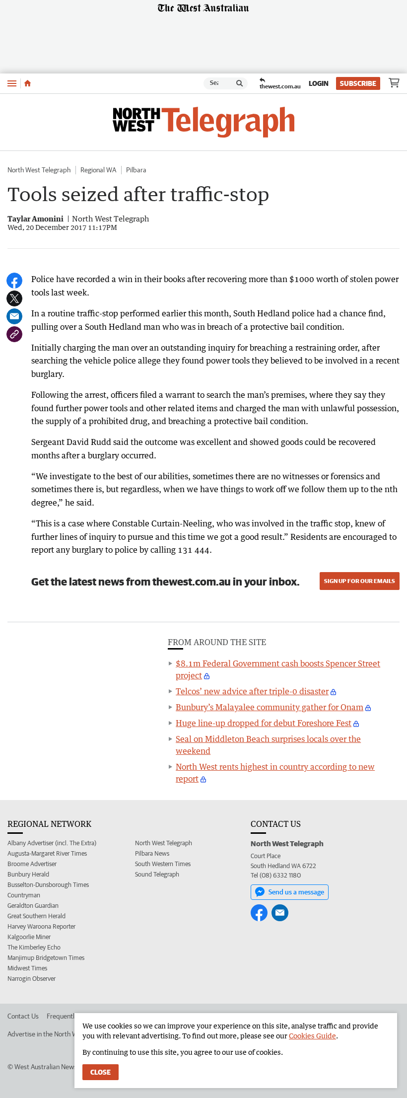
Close (100, 1072)
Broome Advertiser (32, 864)
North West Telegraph (38, 170)
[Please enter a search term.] (239, 83)
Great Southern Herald (36, 916)
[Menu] (11, 83)
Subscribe (358, 83)
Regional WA (98, 170)
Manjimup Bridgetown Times (45, 957)
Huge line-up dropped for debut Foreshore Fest (263, 723)
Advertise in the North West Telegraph (62, 1034)
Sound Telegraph (157, 874)
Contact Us (23, 1016)
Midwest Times (27, 968)
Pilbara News (152, 853)
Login (319, 83)
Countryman (23, 895)
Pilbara (136, 170)
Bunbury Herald (28, 874)
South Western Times (163, 864)
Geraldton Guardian (33, 905)
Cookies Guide (312, 1035)
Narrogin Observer (31, 978)
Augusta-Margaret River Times (47, 853)
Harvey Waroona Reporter (41, 926)
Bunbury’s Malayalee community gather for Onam (269, 707)
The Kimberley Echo (34, 947)
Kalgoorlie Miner (29, 937)
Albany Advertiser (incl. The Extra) (51, 843)
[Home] (27, 83)
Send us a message (296, 892)
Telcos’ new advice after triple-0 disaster (252, 691)
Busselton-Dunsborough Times (48, 884)
